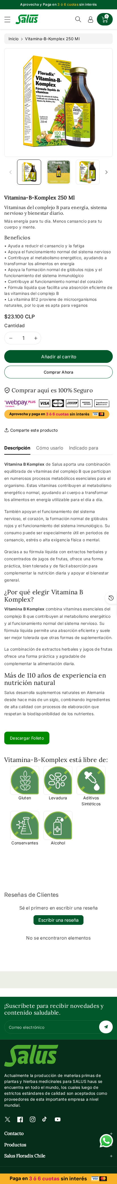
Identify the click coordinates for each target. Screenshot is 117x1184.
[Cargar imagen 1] (29, 172)
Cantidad (14, 325)
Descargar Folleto (27, 738)
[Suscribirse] (106, 1027)
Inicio (14, 38)
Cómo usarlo (49, 448)
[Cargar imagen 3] (88, 172)
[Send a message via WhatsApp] (106, 1141)
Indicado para (83, 448)
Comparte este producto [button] (34, 430)
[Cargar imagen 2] (59, 172)
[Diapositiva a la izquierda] (10, 172)
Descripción (17, 448)
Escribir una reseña (58, 920)
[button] (10, 19)
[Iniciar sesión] (90, 19)
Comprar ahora (58, 372)
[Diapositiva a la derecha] (106, 172)
